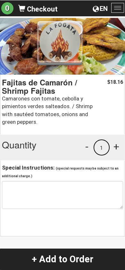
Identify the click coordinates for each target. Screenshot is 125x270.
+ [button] (116, 146)
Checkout (41, 9)
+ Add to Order (62, 259)
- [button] (86, 146)
